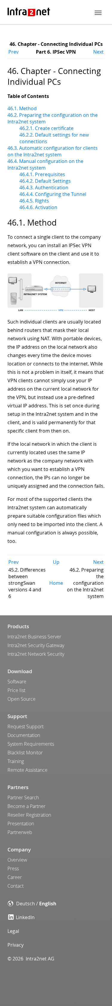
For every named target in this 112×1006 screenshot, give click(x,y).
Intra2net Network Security (35, 654)
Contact (15, 886)
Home (56, 583)
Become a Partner (26, 806)
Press (13, 868)
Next (98, 52)
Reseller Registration (29, 815)
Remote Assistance (27, 770)
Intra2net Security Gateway (35, 645)
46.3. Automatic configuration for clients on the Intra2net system (52, 151)
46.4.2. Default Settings (45, 181)
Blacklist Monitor (25, 752)
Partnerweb (19, 832)
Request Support (25, 726)
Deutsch (25, 903)
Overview (17, 860)
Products (18, 626)
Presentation (20, 823)
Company (19, 849)
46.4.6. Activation (38, 207)
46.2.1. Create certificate (46, 128)
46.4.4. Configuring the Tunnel (52, 194)
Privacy (15, 945)
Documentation (23, 735)
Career (14, 877)
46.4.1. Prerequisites (42, 174)
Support (17, 716)
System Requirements (30, 744)
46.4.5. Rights (34, 200)
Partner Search (23, 797)
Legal (13, 931)
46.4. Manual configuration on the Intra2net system (45, 164)
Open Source (21, 699)
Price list (16, 690)
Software (16, 681)
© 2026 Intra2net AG (30, 958)
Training (15, 761)
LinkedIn (25, 917)
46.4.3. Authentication (43, 187)
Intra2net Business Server (34, 636)
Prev (13, 52)
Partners (17, 787)
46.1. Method (22, 108)
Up (56, 562)
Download (19, 671)
